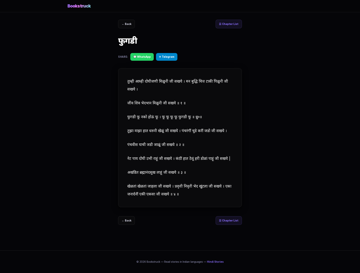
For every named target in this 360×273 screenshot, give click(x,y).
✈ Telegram (166, 56)
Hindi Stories (215, 261)
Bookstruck (79, 5)
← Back (126, 23)
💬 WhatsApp (142, 56)
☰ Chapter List (228, 23)
